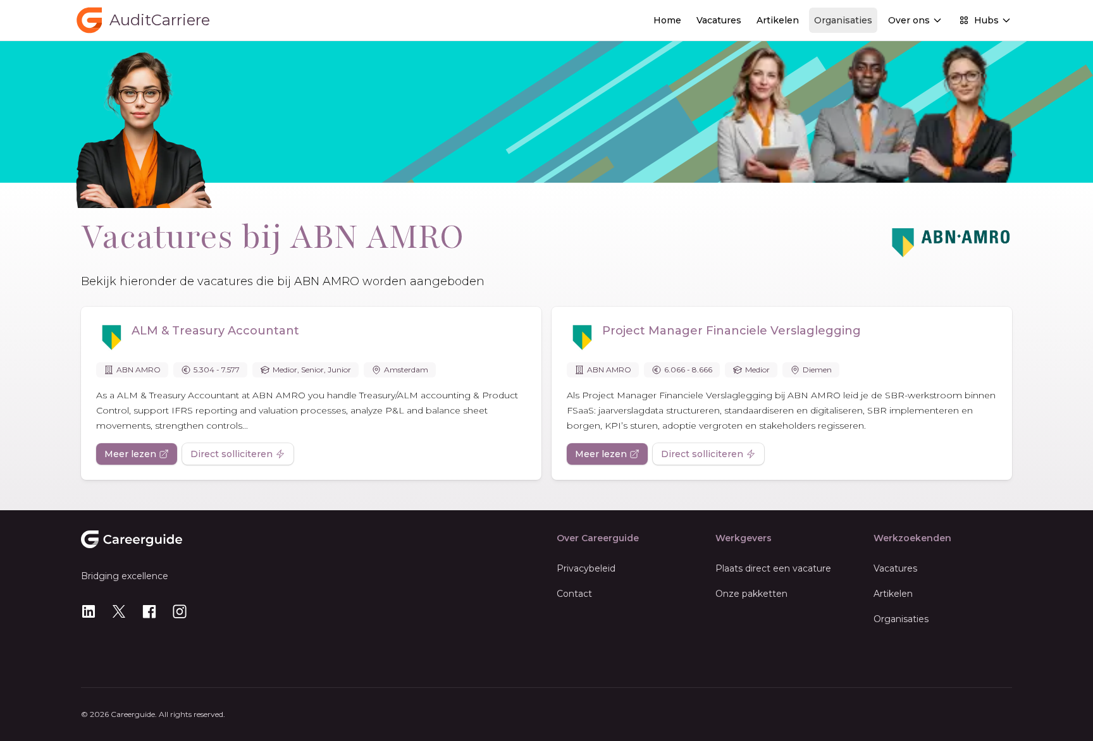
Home (667, 20)
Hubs (986, 20)
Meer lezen (130, 454)
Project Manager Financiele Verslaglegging (731, 331)
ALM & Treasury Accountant (215, 331)
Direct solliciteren (231, 454)
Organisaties (843, 20)
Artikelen (777, 20)
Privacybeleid (586, 568)
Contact (574, 593)
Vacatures (718, 20)
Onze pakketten (751, 593)
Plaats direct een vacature (773, 568)
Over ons (909, 20)
